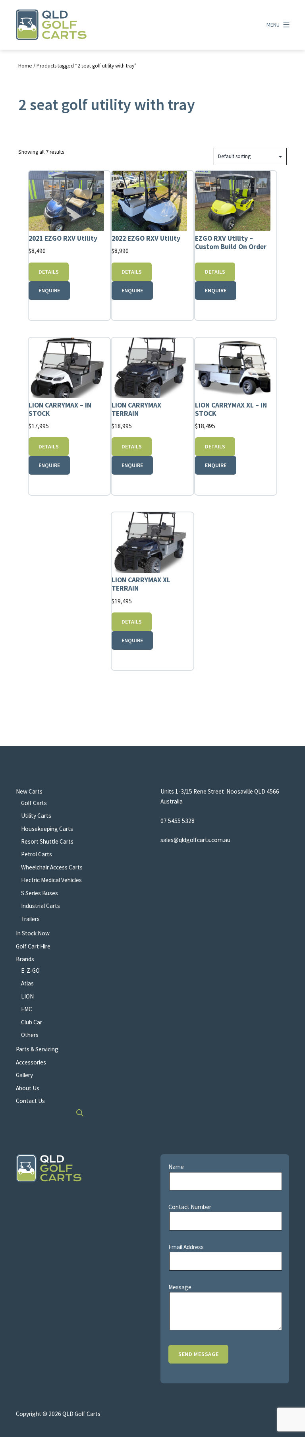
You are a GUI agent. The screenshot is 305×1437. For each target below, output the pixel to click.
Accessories (31, 1062)
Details (49, 271)
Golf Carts (34, 803)
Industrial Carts (40, 906)
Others (30, 1035)
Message (179, 1287)
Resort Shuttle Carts (47, 841)
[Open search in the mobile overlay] (80, 1112)
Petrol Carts (36, 854)
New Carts (29, 791)
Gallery (24, 1075)
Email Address (186, 1247)
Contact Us (30, 1101)
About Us (27, 1088)
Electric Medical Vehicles (51, 880)
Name (176, 1166)
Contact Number (189, 1207)
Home (25, 65)
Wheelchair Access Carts (52, 867)
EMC (26, 1009)
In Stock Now (33, 933)
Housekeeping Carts (47, 828)
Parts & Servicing (37, 1049)
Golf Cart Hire (33, 946)
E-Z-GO (30, 970)
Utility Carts (36, 815)
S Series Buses (39, 893)
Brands (25, 959)
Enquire (49, 290)
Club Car (31, 1022)
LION (27, 996)
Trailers (30, 919)
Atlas (27, 983)
